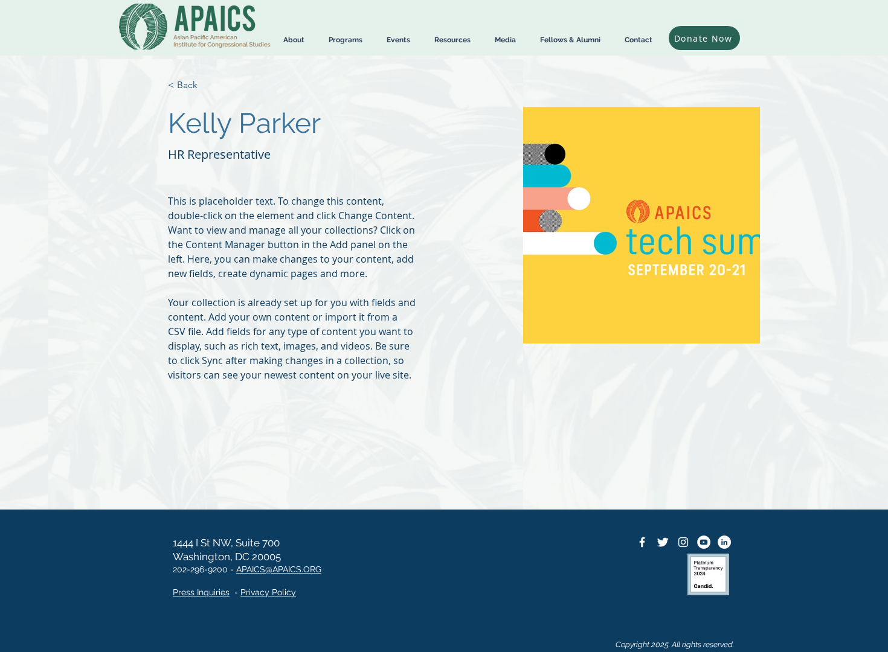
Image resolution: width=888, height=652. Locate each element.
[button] (294, 40)
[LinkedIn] (724, 542)
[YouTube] (703, 542)
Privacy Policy (268, 592)
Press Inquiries (201, 592)
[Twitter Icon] (662, 542)
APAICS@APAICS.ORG (278, 569)
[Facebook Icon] (642, 542)
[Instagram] (683, 542)
